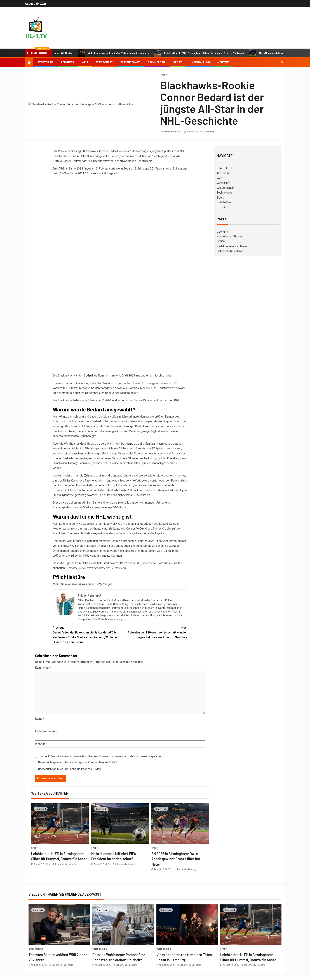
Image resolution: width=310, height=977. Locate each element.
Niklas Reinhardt (172, 131)
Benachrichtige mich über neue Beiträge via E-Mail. (69, 769)
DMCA (221, 241)
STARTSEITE (45, 62)
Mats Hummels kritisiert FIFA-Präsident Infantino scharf (270, 52)
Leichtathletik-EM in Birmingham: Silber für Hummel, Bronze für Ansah (183, 52)
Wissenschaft (130, 62)
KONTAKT (224, 62)
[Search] (282, 62)
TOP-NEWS (67, 62)
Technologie (156, 62)
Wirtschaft (104, 62)
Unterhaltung (200, 62)
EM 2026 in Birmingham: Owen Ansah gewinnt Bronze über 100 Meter (175, 858)
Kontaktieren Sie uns (230, 236)
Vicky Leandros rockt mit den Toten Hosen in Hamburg (97, 52)
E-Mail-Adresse (46, 731)
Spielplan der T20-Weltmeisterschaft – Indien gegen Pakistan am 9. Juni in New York (157, 632)
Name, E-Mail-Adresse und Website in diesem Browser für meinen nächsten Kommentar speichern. (101, 756)
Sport (177, 62)
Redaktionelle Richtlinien (232, 246)
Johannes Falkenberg (65, 864)
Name (39, 718)
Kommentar (43, 667)
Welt (85, 62)
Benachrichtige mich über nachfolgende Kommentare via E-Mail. (78, 762)
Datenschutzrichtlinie (230, 251)
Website (40, 744)
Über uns (222, 231)
